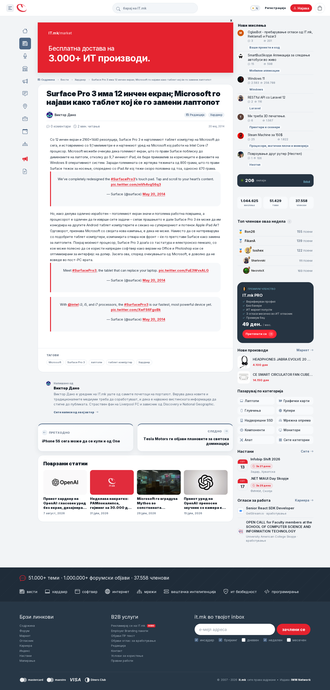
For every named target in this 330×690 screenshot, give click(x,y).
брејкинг (230, 640)
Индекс (25, 651)
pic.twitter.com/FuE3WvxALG (184, 270)
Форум (24, 631)
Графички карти (297, 401)
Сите (305, 451)
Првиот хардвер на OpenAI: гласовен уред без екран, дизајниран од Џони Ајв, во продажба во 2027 (64, 503)
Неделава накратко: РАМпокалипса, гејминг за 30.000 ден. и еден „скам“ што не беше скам (111, 503)
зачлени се (293, 629)
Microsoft (55, 362)
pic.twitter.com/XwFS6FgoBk (136, 310)
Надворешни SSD (259, 420)
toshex (258, 250)
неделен (275, 640)
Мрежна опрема (297, 420)
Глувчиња (253, 410)
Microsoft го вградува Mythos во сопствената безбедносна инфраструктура (157, 503)
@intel (73, 304)
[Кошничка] (320, 8)
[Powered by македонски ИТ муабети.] (21, 8)
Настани (26, 655)
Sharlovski (258, 260)
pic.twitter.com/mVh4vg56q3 (136, 184)
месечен (299, 640)
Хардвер (80, 79)
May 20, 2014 (154, 194)
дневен (253, 640)
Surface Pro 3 (76, 362)
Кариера (302, 500)
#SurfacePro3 (123, 179)
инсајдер (207, 640)
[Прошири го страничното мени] (10, 8)
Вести (65, 79)
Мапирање (27, 660)
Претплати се (256, 334)
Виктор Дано (65, 115)
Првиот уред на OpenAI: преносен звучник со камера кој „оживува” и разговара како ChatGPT (205, 503)
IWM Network (300, 679)
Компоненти (255, 430)
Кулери (289, 410)
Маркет (303, 350)
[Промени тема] (255, 8)
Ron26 (250, 231)
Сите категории (297, 440)
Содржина (48, 79)
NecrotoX (257, 270)
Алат (249, 440)
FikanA (250, 241)
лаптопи (96, 362)
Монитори (292, 430)
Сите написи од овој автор (74, 412)
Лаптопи (252, 401)
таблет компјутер (120, 362)
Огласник (26, 640)
